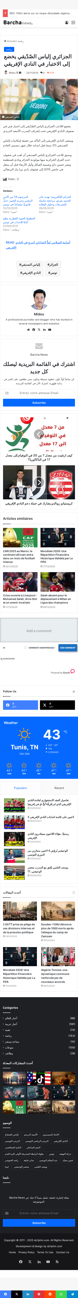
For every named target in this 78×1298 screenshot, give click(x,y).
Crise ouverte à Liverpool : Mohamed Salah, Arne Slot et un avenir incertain (20, 599)
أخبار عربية (11, 1024)
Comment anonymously (42, 647)
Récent (59, 788)
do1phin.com (54, 1246)
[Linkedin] (44, 329)
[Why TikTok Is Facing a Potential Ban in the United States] (39, 1078)
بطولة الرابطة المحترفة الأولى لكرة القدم (24, 1153)
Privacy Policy (26, 1252)
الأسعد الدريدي (30, 1134)
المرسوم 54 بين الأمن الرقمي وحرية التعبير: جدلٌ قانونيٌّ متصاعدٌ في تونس (18, 200)
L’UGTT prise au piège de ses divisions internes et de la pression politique (19, 928)
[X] (39, 329)
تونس (53, 273)
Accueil (11, 41)
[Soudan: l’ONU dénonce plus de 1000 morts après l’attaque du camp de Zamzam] (58, 911)
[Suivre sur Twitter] (17, 72)
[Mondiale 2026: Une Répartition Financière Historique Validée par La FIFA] (58, 537)
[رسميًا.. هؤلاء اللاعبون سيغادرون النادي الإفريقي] (14, 839)
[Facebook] (33, 329)
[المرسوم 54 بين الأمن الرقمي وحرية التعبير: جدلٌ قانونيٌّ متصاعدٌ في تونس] (39, 1092)
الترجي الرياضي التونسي (36, 1141)
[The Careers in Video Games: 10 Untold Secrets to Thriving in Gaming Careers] (14, 1078)
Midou (12, 72)
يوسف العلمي (40, 1166)
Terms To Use (45, 1252)
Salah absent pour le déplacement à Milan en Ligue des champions (56, 599)
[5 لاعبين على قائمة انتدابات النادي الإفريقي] (14, 822)
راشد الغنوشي (11, 1160)
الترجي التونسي (12, 1141)
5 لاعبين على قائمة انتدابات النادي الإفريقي (51, 817)
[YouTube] (49, 329)
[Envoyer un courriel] (20, 72)
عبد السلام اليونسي (48, 1160)
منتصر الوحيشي (21, 1166)
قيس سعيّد (68, 1160)
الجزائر (53, 264)
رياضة (21, 41)
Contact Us (62, 1252)
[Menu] (73, 23)
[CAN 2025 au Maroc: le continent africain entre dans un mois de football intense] (20, 537)
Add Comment (67, 647)
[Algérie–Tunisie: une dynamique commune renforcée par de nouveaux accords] (58, 956)
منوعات (9, 1047)
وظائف (9, 1053)
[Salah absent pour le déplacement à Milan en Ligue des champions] (58, 582)
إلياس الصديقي (30, 264)
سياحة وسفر (12, 1041)
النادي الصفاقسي (13, 1147)
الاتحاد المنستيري (51, 1134)
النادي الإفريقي (31, 273)
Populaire (20, 788)
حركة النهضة (65, 1153)
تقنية (7, 1029)
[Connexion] (67, 23)
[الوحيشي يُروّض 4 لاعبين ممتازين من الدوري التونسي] (14, 856)
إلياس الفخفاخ (12, 1134)
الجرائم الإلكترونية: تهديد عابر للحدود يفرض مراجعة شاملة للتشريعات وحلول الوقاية (55, 200)
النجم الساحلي (33, 1147)
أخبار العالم (11, 1018)
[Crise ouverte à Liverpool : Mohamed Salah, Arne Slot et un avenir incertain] (20, 582)
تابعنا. (6, 1177)
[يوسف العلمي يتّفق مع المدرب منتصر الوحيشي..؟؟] (14, 873)
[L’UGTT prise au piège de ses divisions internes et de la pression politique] (20, 911)
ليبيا (7, 1166)
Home (12, 1252)
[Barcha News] (18, 22)
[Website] (28, 329)
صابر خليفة (29, 1160)
